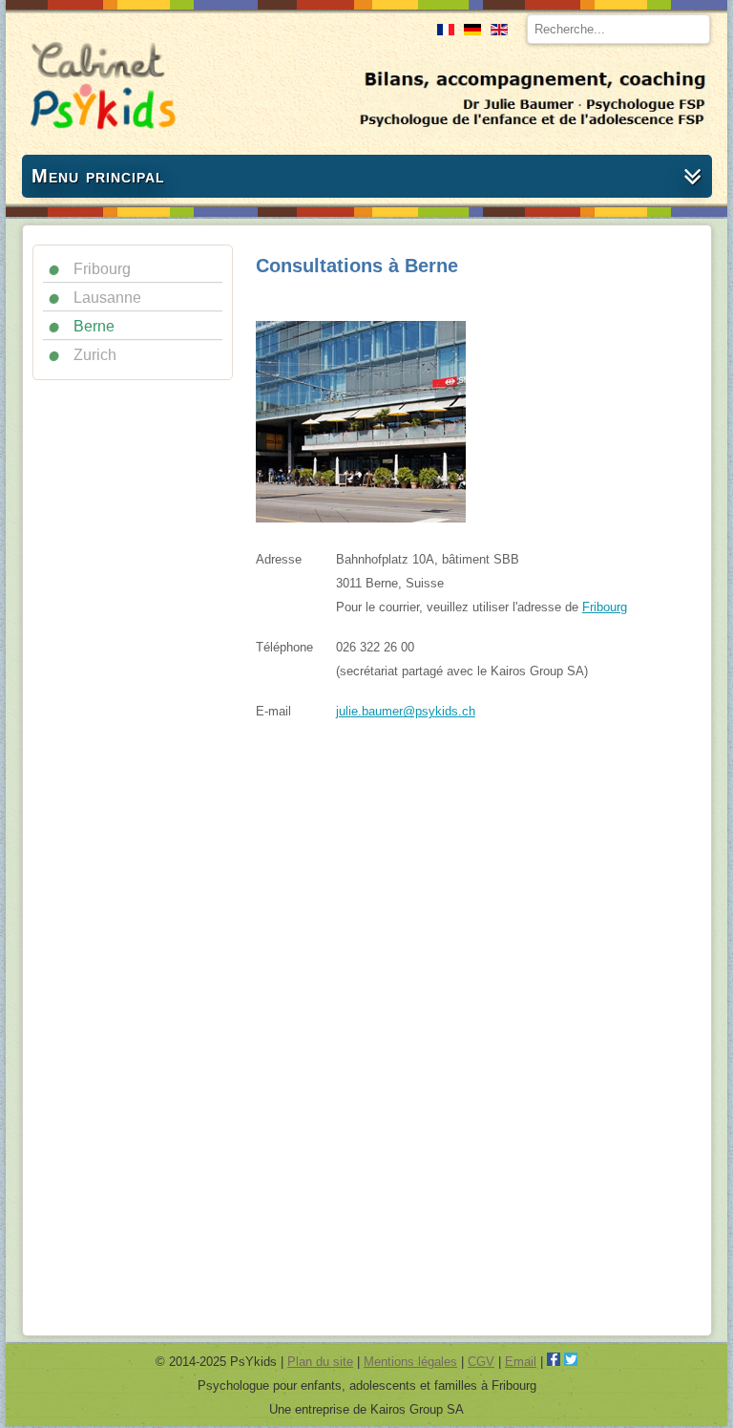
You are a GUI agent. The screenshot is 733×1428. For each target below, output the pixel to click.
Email (520, 1361)
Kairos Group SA (417, 1409)
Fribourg (604, 607)
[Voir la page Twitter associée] (570, 1361)
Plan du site (320, 1361)
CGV (481, 1361)
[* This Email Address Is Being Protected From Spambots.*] (405, 711)
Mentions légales (410, 1361)
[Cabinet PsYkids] (100, 137)
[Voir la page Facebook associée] (553, 1361)
